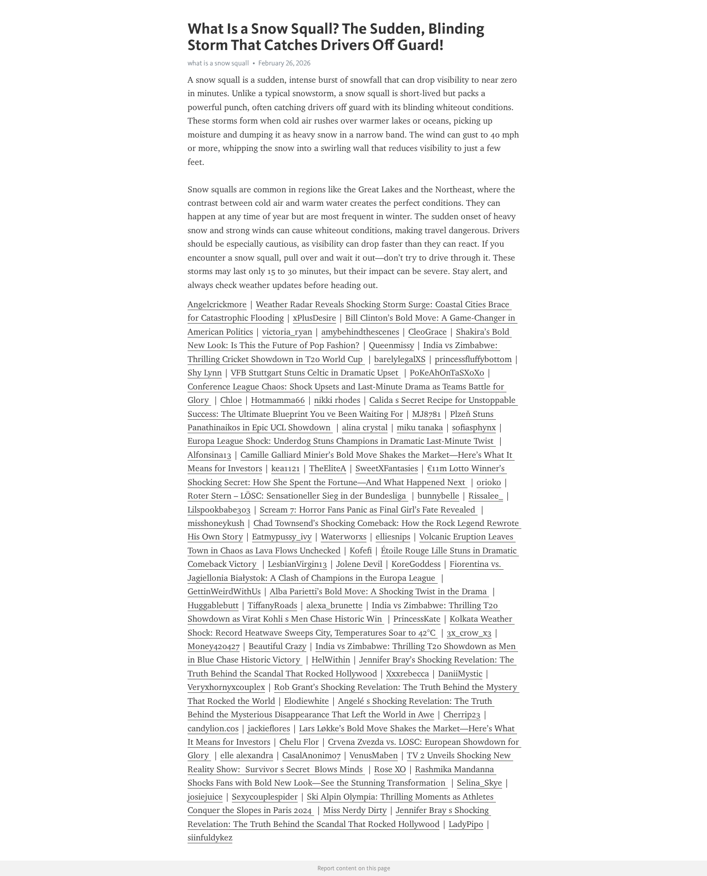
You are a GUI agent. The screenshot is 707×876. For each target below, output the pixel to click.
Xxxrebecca (407, 673)
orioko (489, 482)
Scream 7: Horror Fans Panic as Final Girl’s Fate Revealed (369, 509)
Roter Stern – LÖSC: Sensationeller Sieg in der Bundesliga (298, 495)
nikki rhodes (337, 400)
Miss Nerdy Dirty (355, 810)
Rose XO (390, 769)
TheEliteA (327, 468)
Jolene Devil (359, 564)
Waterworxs (343, 536)
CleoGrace (427, 331)
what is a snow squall (218, 63)
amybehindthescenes (360, 331)
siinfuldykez (210, 837)
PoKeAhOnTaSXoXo (447, 372)
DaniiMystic (460, 673)
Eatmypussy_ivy (282, 536)
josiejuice (205, 796)
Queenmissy (391, 345)
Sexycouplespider (265, 796)
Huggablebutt (213, 605)
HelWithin (331, 659)
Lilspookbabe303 (219, 509)
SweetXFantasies (386, 468)
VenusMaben (374, 755)
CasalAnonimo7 (311, 755)
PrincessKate (417, 618)
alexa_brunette (334, 605)
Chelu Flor (299, 742)
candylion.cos (213, 728)
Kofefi (361, 550)
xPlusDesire (314, 318)
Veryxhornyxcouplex (226, 687)
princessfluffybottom (473, 359)
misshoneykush (216, 523)
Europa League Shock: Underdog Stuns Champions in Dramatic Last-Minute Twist (342, 441)
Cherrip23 (461, 714)
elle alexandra (246, 755)
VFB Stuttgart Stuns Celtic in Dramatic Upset (316, 372)
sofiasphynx (474, 427)
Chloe (231, 400)
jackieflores (269, 728)
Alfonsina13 (209, 455)
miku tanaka (420, 427)
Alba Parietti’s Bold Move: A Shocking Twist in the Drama (379, 591)
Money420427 (214, 646)
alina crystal (365, 427)
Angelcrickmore (217, 304)
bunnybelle (438, 495)
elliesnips (393, 536)
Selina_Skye (479, 782)
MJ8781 (426, 414)
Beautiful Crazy (277, 646)
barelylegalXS (400, 359)
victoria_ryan (287, 331)
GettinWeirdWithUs (224, 591)
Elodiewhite (306, 701)
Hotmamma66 (278, 400)
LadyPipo (466, 824)
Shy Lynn (205, 372)
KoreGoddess (416, 564)
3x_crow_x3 (469, 632)
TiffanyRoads (272, 605)
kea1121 (285, 468)
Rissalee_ (485, 495)
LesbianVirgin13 (297, 564)
